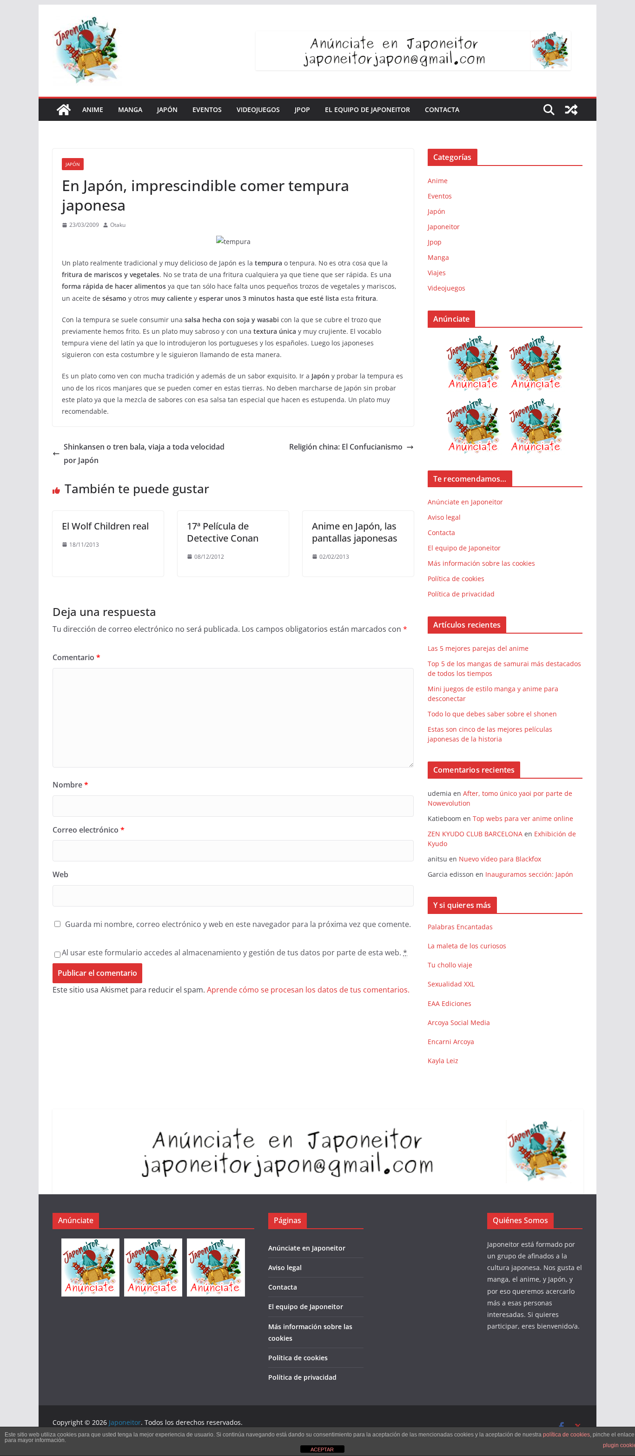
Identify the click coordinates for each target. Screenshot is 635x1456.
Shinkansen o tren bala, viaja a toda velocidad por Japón (144, 453)
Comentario (76, 657)
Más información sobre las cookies (481, 563)
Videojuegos (258, 109)
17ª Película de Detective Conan (222, 532)
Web (60, 874)
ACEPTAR (322, 1449)
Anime (92, 109)
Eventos (207, 109)
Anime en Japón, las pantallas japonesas (354, 532)
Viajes (437, 272)
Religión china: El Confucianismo (346, 447)
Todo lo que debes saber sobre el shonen (492, 713)
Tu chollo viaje (450, 964)
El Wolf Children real (105, 526)
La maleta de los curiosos (467, 945)
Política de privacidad (461, 593)
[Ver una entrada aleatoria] (571, 110)
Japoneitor (444, 226)
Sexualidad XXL (451, 983)
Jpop (302, 109)
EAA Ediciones (449, 1003)
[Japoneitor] (64, 110)
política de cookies (566, 1434)
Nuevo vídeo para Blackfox (500, 858)
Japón (167, 109)
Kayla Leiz (443, 1060)
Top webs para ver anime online (523, 818)
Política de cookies (456, 578)
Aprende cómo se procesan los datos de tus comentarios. (308, 990)
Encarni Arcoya (451, 1041)
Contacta (442, 109)
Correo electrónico (89, 830)
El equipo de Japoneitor (367, 109)
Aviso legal (444, 517)
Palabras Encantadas (460, 926)
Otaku (118, 225)
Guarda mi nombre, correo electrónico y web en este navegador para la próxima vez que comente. (238, 924)
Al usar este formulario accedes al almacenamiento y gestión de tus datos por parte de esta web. (234, 952)
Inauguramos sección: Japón (529, 874)
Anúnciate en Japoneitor (465, 501)
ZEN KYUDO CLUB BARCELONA (475, 833)
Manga (130, 109)
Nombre (70, 785)
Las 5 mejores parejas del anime (478, 648)
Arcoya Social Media (459, 1022)
